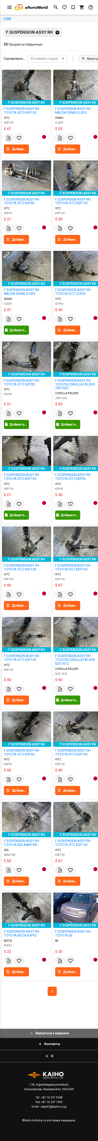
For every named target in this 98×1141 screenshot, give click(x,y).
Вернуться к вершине (52, 1033)
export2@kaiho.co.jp (53, 1106)
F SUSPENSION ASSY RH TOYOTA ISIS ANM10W (21, 843)
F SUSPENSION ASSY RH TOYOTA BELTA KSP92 (21, 933)
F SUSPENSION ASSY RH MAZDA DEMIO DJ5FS (21, 292)
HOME (7, 18)
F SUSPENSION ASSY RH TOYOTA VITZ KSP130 (21, 110)
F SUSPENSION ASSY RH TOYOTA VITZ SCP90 (21, 382)
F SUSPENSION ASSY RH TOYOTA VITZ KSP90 (21, 201)
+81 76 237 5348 (51, 1097)
